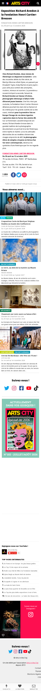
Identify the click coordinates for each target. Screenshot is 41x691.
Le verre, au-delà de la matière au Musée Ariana (18, 269)
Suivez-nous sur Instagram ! (30, 607)
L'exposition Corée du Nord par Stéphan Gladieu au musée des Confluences (18, 222)
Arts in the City (32, 663)
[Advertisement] (20, 486)
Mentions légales (34, 674)
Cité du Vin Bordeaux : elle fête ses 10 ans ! (19, 355)
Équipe (38, 671)
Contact (38, 668)
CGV (39, 677)
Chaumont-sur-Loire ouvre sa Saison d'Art (18, 314)
